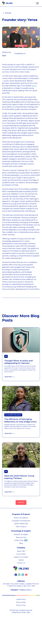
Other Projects (21, 527)
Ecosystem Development (21, 521)
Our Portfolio (21, 554)
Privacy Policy (21, 602)
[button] (37, 3)
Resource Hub (21, 537)
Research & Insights (21, 534)
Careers (21, 560)
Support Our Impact (21, 557)
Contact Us (21, 563)
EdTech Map (18, 540)
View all (21, 502)
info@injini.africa (25, 590)
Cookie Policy (21, 599)
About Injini (21, 551)
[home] (7, 3)
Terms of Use (20, 605)
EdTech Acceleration (21, 518)
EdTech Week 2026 (21, 524)
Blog (21, 543)
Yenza (33, 86)
